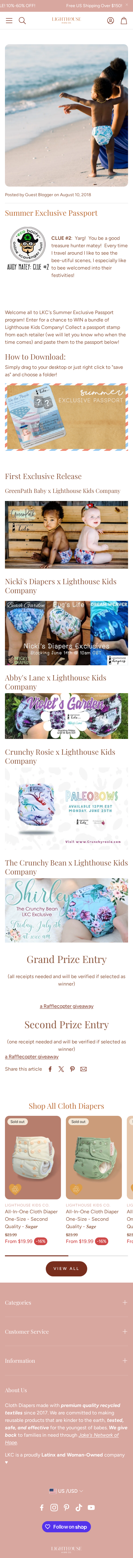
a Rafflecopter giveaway (66, 1006)
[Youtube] (91, 1507)
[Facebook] (41, 1507)
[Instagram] (54, 1507)
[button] (9, 20)
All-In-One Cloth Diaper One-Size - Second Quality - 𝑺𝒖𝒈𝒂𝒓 (31, 1219)
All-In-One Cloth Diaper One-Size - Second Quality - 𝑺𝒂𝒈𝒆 (92, 1219)
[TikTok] (79, 1507)
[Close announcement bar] (126, 4)
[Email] (83, 1069)
